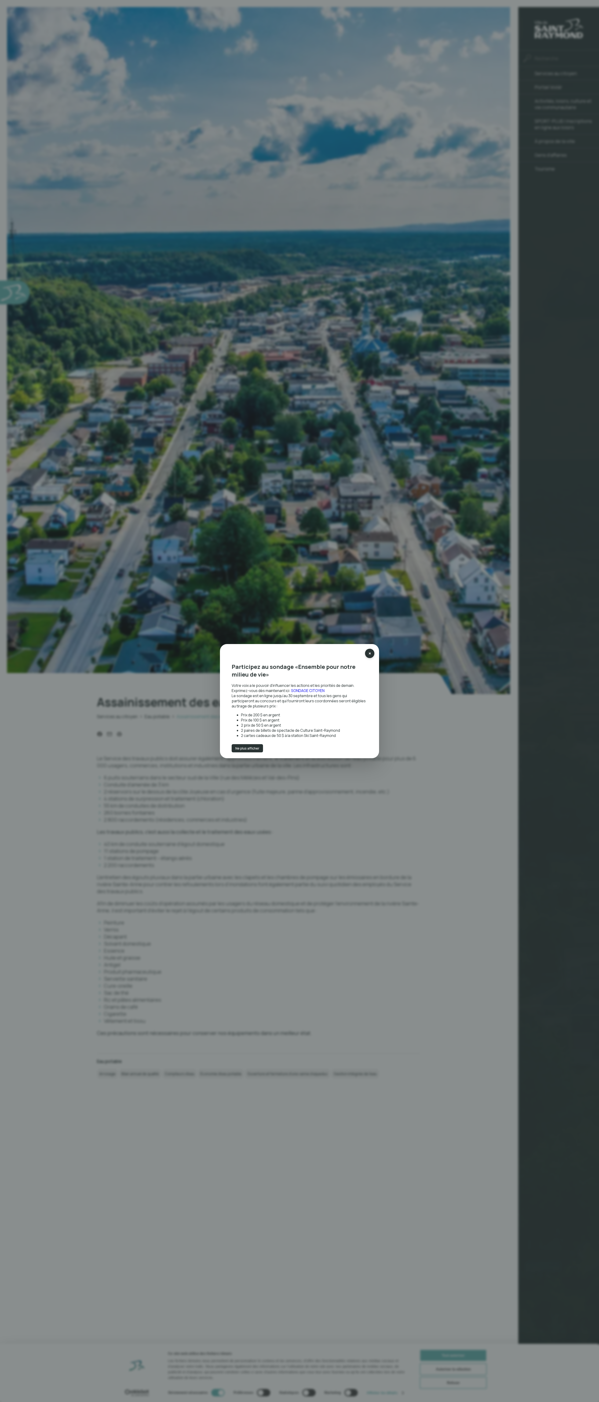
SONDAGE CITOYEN (308, 690)
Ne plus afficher (247, 748)
